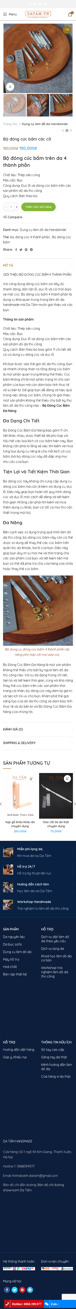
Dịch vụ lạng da (52, 949)
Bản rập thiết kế (15, 974)
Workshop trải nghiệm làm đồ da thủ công (54, 972)
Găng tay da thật (54, 1057)
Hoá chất (10, 967)
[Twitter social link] (34, 4)
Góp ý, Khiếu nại (15, 1057)
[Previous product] (63, 130)
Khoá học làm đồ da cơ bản (56, 958)
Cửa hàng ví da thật (56, 1076)
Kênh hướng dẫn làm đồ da (56, 1067)
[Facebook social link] (30, 4)
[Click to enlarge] (10, 87)
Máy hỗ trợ (11, 959)
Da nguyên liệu (14, 937)
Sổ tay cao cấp (52, 1050)
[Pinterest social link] (40, 4)
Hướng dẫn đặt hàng (18, 1050)
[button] (31, 778)
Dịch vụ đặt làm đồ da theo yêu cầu (55, 939)
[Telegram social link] (45, 4)
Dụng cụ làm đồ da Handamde (45, 124)
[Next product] (71, 130)
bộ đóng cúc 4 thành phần (30, 237)
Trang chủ (10, 124)
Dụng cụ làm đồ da (17, 952)
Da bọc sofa (12, 944)
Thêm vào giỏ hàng (38, 207)
